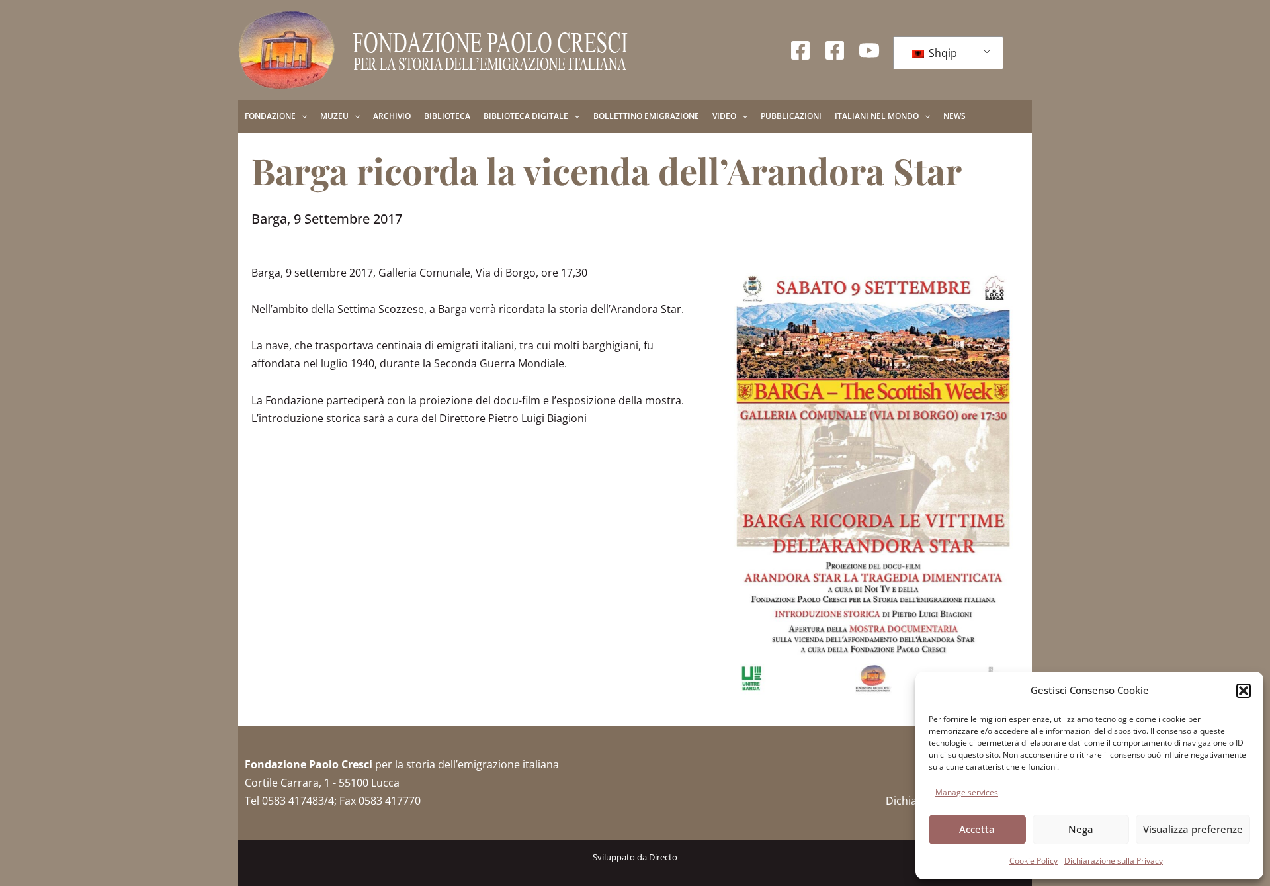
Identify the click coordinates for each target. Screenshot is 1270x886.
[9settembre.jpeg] (873, 485)
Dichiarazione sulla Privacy (1113, 860)
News (954, 116)
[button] (1243, 690)
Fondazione (270, 116)
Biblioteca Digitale (526, 116)
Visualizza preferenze (1193, 829)
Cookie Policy (1033, 860)
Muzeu (334, 116)
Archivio (392, 116)
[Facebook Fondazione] (800, 50)
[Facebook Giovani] (834, 50)
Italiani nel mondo (877, 116)
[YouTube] (869, 50)
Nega (1080, 829)
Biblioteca (447, 116)
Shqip (941, 53)
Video (724, 116)
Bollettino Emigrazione (646, 116)
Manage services (966, 792)
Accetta (977, 829)
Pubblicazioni (791, 116)
